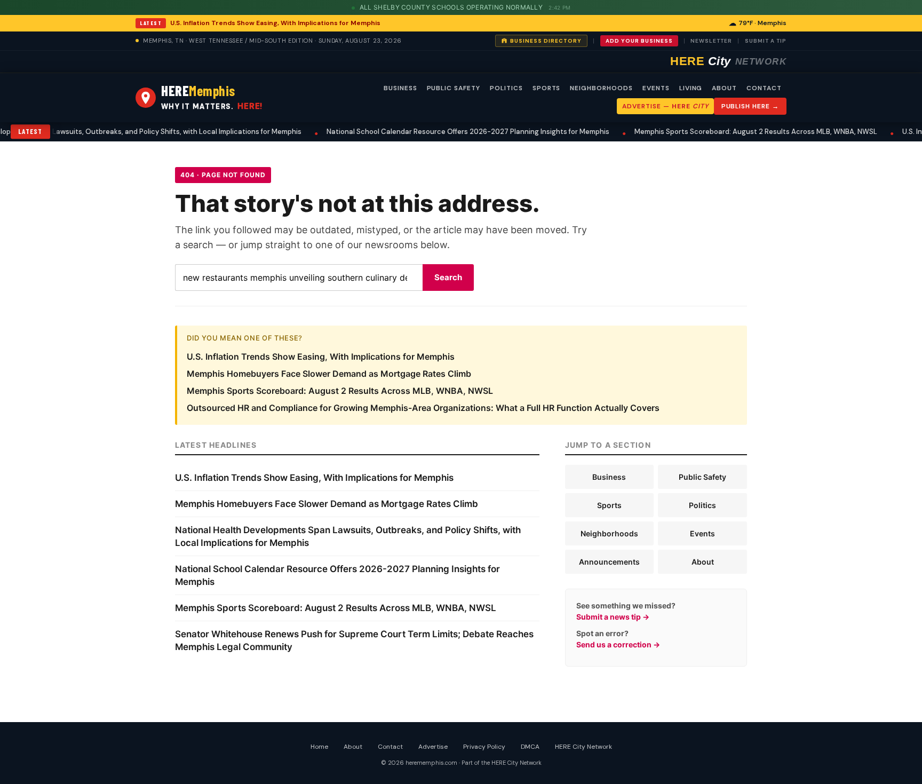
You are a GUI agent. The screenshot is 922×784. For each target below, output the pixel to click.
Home (319, 746)
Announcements (609, 561)
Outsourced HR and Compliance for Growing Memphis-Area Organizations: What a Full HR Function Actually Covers (423, 407)
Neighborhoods (609, 533)
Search (448, 277)
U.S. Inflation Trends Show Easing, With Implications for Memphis (275, 23)
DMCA (530, 746)
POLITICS (506, 88)
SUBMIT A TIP (765, 40)
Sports (609, 505)
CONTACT (764, 88)
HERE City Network (583, 746)
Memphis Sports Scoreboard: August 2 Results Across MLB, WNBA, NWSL (739, 131)
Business (609, 476)
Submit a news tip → (612, 616)
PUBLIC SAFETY (453, 88)
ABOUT (724, 88)
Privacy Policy (484, 746)
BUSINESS (400, 88)
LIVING (691, 88)
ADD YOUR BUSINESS (639, 40)
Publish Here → (750, 106)
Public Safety (702, 476)
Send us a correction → (618, 644)
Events (702, 533)
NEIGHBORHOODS (601, 88)
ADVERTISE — (665, 106)
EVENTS (656, 88)
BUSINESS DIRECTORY (546, 40)
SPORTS (546, 88)
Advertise (433, 746)
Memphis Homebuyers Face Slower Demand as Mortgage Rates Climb (329, 373)
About (702, 561)
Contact (390, 746)
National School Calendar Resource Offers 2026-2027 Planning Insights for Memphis (452, 131)
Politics (702, 505)
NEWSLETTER (711, 40)
